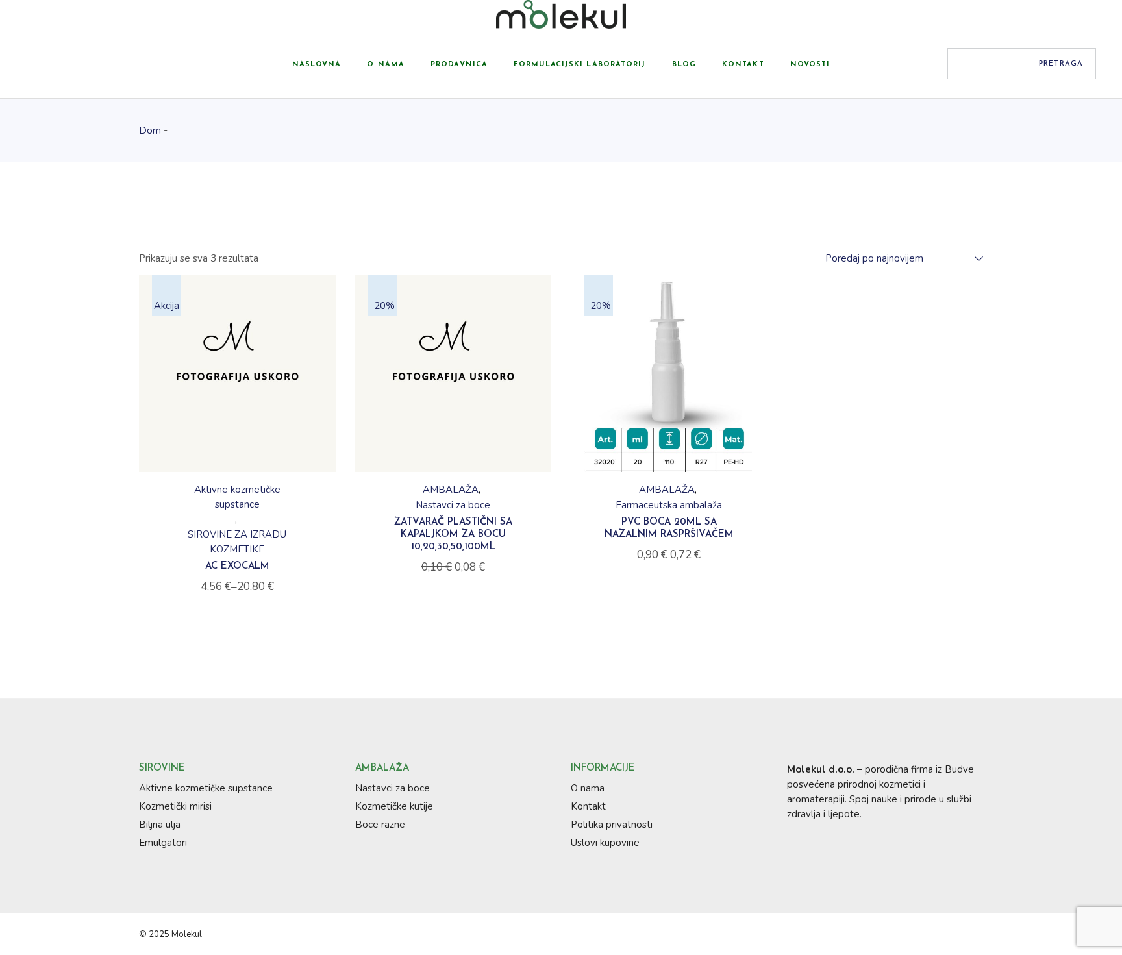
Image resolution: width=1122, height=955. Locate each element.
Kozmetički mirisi (175, 806)
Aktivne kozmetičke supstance (237, 497)
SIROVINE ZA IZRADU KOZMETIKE (237, 542)
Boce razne (380, 824)
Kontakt (588, 806)
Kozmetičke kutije (394, 806)
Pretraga (1061, 64)
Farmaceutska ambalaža (669, 505)
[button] (453, 467)
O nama (588, 788)
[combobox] (897, 258)
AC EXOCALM (237, 566)
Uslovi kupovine (605, 842)
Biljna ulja (160, 824)
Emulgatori (163, 842)
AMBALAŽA (451, 489)
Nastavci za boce (453, 505)
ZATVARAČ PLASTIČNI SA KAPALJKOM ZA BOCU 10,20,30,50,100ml (453, 534)
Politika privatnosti (612, 824)
